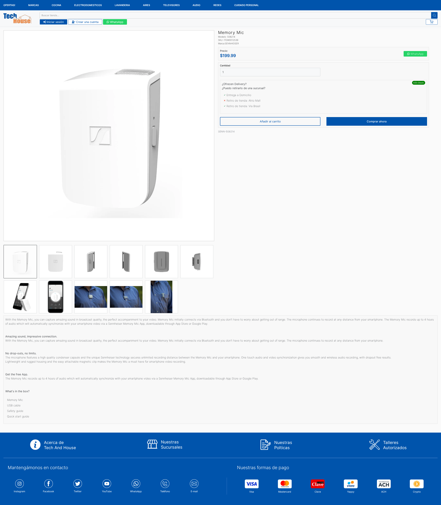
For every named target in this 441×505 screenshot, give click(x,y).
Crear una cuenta (87, 22)
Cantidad (225, 65)
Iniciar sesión (55, 22)
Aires (146, 5)
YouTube (107, 491)
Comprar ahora (377, 121)
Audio (196, 5)
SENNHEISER (232, 43)
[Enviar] (434, 15)
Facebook (48, 491)
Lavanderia (122, 5)
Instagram (19, 491)
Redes (217, 5)
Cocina (56, 5)
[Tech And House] (17, 18)
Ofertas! (9, 5)
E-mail (194, 491)
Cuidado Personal (246, 5)
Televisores (171, 5)
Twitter (77, 491)
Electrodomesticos (88, 5)
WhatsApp (116, 22)
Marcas (33, 5)
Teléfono (165, 491)
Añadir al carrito (270, 121)
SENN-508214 (226, 131)
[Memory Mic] (109, 136)
